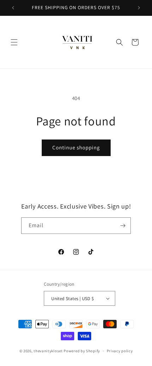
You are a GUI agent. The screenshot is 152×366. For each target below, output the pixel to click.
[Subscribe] (122, 225)
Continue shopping (76, 147)
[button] (14, 42)
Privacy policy (120, 350)
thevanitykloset (48, 350)
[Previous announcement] (13, 7)
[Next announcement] (139, 7)
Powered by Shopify (82, 350)
